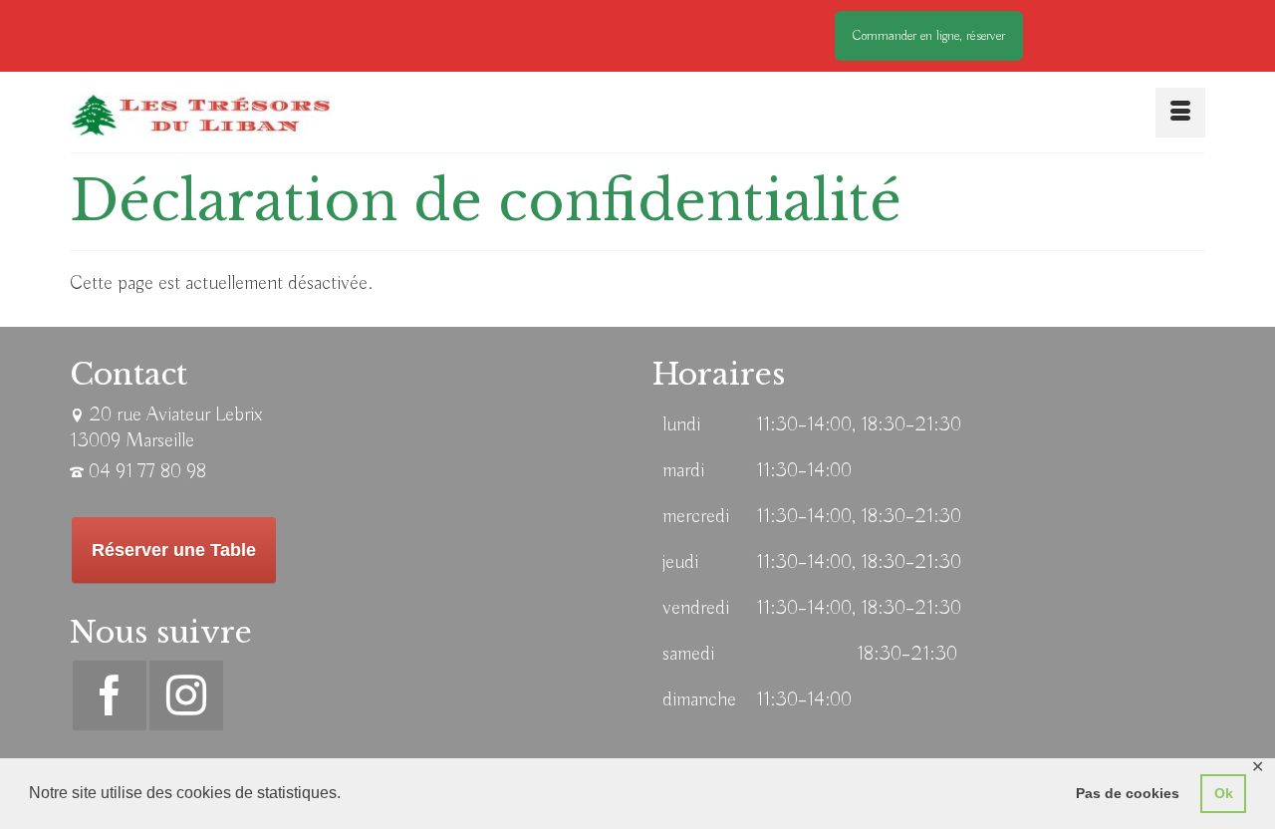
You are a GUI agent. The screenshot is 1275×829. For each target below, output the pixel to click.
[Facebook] (109, 695)
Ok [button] (1223, 793)
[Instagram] (186, 695)
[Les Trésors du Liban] (201, 115)
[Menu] (1180, 113)
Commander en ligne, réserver (929, 36)
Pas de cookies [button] (1127, 793)
